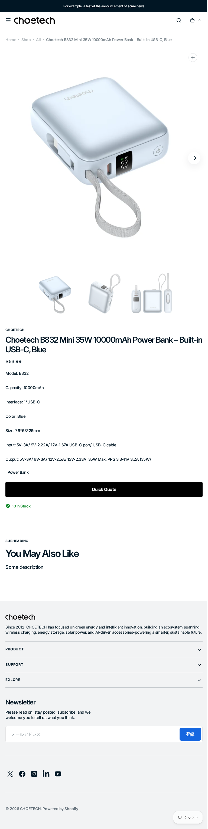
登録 (186, 739)
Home (10, 39)
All (38, 39)
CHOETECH (30, 814)
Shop (26, 39)
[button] (8, 20)
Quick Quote (102, 489)
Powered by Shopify (60, 814)
